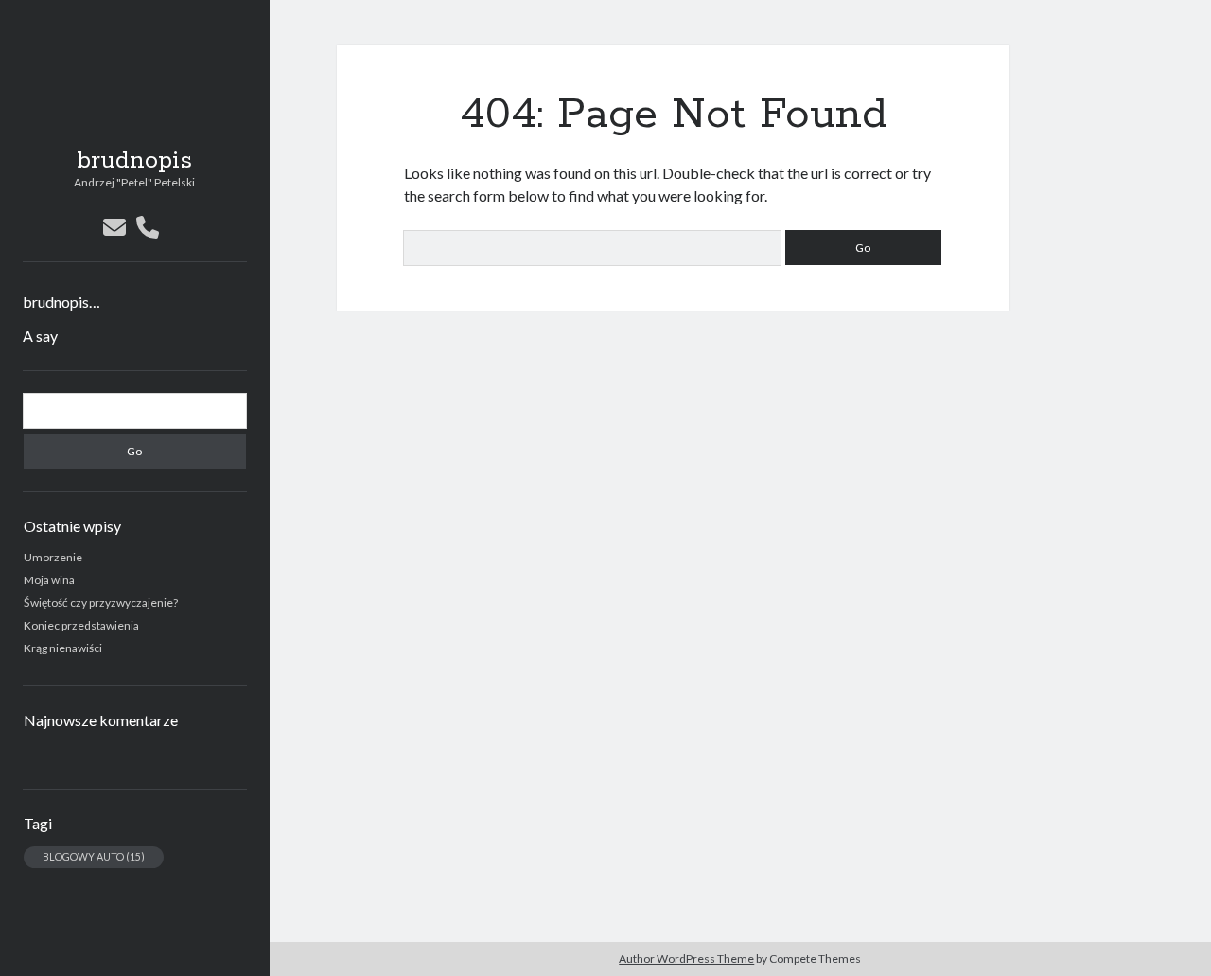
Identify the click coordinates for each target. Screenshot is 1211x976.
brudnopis (134, 161)
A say (40, 336)
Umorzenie (53, 557)
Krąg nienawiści (63, 648)
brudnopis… (61, 302)
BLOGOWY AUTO (94, 856)
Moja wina (49, 580)
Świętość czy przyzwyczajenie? (101, 602)
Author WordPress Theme (686, 958)
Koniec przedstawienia (81, 625)
